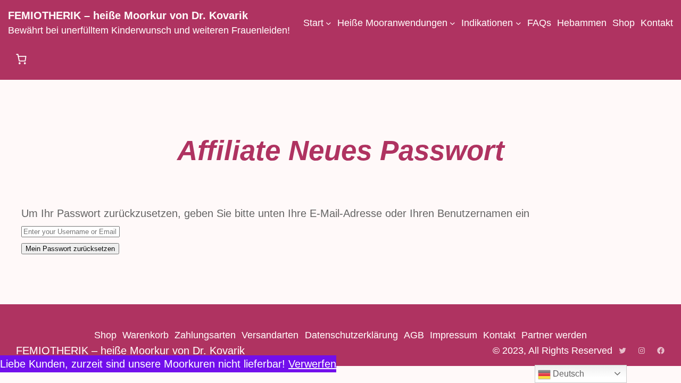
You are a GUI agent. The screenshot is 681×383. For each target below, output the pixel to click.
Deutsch (567, 373)
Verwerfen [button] (312, 364)
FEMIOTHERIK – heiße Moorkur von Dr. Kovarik (128, 15)
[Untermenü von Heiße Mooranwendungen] (452, 23)
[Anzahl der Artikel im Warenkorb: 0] (21, 59)
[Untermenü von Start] (328, 23)
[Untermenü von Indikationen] (518, 23)
